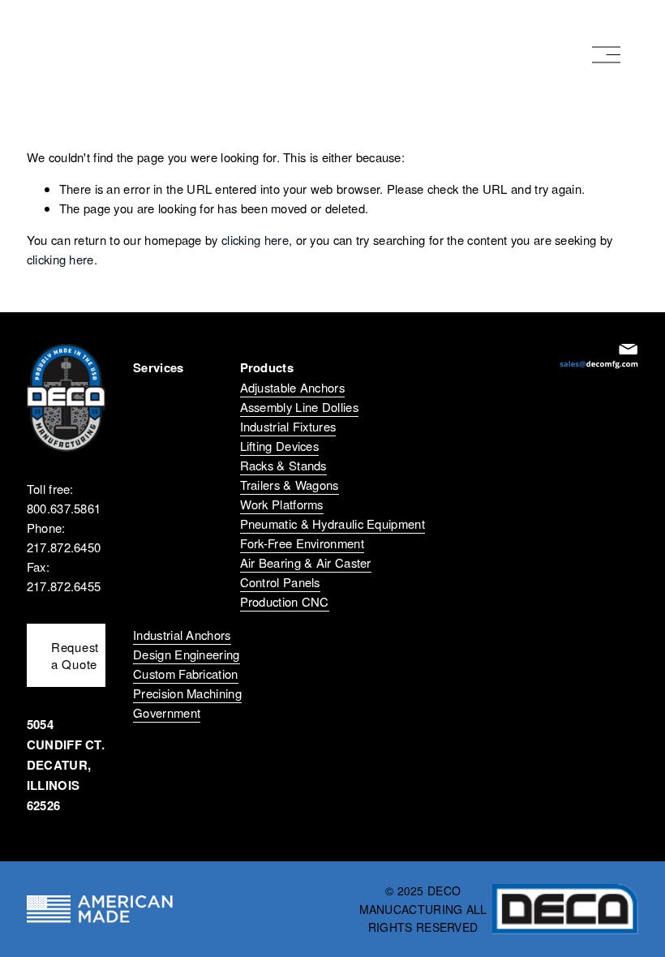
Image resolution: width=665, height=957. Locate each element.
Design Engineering (186, 654)
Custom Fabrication (185, 673)
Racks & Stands (283, 465)
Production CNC (284, 601)
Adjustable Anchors (292, 387)
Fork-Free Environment (302, 542)
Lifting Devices (280, 445)
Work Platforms (282, 504)
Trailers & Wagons (289, 484)
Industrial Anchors (181, 634)
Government (166, 712)
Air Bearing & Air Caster (305, 562)
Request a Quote (75, 655)
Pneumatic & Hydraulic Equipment (332, 523)
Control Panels (280, 581)
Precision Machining (187, 693)
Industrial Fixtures (288, 426)
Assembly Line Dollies (299, 406)
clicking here (255, 239)
